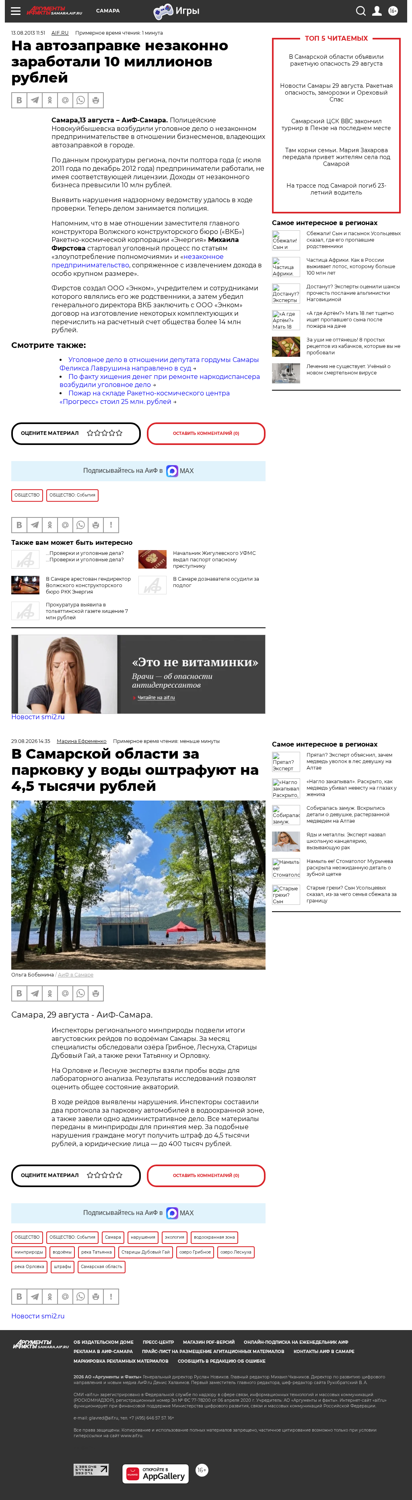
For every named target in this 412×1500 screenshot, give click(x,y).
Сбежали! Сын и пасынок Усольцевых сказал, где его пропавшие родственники (354, 239)
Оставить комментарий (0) (206, 433)
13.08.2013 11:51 (28, 33)
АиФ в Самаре (75, 975)
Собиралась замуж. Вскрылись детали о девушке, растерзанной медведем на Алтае (348, 814)
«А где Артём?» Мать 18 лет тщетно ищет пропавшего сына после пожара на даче (350, 319)
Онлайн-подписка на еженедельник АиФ (296, 1342)
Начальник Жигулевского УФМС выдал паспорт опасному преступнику (214, 559)
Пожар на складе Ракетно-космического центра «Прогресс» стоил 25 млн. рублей (145, 397)
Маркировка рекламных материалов (121, 1361)
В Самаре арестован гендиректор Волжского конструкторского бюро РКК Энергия (88, 585)
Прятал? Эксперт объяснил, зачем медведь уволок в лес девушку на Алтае (349, 761)
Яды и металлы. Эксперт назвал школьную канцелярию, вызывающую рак (346, 841)
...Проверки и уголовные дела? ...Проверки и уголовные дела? (85, 556)
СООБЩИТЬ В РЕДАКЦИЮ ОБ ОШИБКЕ (222, 1361)
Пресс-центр (158, 1342)
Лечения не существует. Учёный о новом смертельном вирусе (349, 369)
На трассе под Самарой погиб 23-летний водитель (336, 189)
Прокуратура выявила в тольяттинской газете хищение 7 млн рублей (87, 611)
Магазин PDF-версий (209, 1342)
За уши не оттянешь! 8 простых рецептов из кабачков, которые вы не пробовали (353, 346)
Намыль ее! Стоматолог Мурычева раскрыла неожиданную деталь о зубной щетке (350, 867)
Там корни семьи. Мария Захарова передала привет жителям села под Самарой (336, 157)
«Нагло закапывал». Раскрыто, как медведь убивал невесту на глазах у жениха (352, 787)
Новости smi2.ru (38, 717)
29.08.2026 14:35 (30, 741)
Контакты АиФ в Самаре (324, 1351)
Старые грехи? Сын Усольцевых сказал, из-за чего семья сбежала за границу (352, 894)
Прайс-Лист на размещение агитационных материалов (213, 1351)
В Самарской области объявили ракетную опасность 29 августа (336, 60)
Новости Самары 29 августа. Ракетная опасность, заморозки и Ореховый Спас (336, 93)
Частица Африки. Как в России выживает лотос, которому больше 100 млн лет (351, 266)
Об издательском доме (104, 1342)
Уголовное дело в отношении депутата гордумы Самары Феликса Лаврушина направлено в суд (159, 364)
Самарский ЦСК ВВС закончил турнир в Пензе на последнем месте (336, 125)
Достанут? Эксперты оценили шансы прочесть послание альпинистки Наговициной (353, 292)
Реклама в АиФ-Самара (103, 1351)
